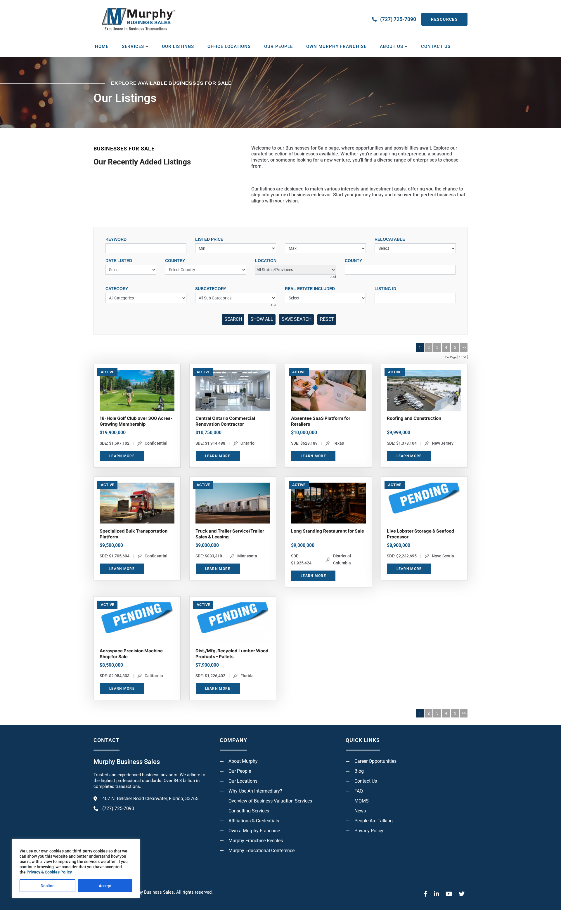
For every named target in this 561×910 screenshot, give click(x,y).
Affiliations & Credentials (253, 821)
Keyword (116, 239)
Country (175, 260)
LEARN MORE (122, 456)
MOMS (361, 801)
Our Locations (242, 781)
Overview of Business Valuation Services (270, 801)
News (360, 811)
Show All (261, 319)
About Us (391, 46)
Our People (278, 46)
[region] (76, 868)
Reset (327, 319)
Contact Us (436, 46)
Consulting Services (248, 811)
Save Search (296, 319)
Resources (444, 19)
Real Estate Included (310, 288)
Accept (105, 885)
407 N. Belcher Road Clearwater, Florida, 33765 (150, 798)
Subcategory (210, 288)
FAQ (358, 791)
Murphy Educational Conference (261, 850)
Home (101, 46)
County (353, 260)
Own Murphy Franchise (336, 46)
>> (464, 347)
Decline (48, 885)
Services (133, 46)
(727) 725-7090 (398, 19)
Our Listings (178, 46)
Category (116, 288)
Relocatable (390, 239)
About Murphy (243, 761)
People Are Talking (373, 821)
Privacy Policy (368, 830)
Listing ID (385, 288)
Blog (359, 771)
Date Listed (118, 260)
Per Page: (451, 357)
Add (333, 276)
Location (265, 260)
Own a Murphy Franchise (254, 830)
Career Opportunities (375, 761)
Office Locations (229, 46)
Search (233, 319)
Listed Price (209, 239)
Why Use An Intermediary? (255, 791)
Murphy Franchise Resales (255, 840)
